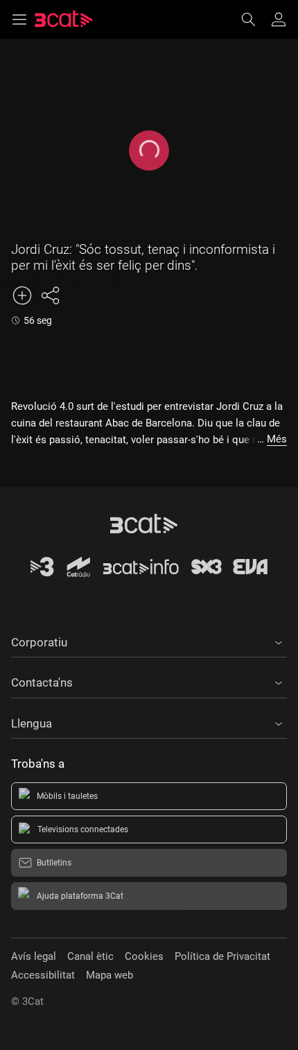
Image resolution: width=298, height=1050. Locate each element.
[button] (149, 640)
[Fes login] (278, 19)
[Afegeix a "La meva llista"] (22, 295)
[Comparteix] (50, 295)
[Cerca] (255, 19)
